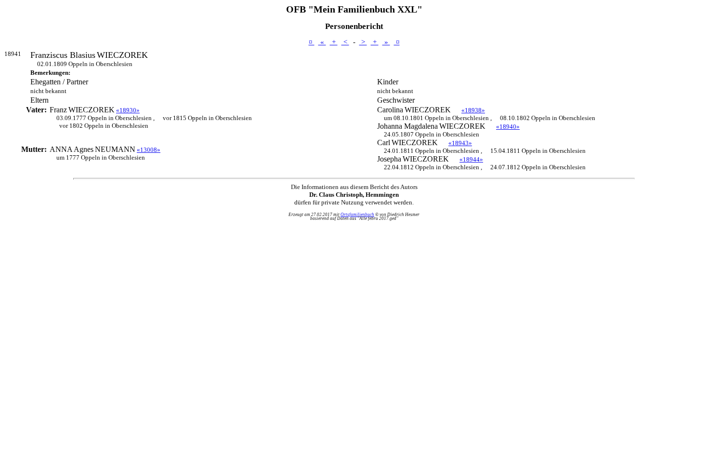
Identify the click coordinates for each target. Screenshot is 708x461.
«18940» (508, 126)
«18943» (460, 143)
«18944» (471, 159)
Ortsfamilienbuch (357, 214)
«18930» (128, 110)
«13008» (148, 149)
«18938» (473, 110)
